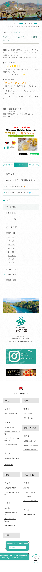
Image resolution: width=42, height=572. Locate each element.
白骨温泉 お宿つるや (29, 441)
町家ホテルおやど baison (10, 520)
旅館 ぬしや (27, 488)
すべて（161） (11, 207)
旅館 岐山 (7, 508)
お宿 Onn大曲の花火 (11, 445)
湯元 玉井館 (27, 496)
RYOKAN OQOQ (29, 492)
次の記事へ (32, 165)
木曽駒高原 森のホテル (30, 450)
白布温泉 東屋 (8, 465)
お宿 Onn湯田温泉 (29, 514)
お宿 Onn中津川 (9, 525)
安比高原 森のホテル (10, 414)
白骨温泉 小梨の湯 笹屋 (30, 445)
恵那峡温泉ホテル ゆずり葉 (12, 513)
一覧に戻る (21, 165)
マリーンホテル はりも (30, 501)
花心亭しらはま (9, 427)
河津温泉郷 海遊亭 (10, 488)
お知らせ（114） (12, 213)
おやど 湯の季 (27, 414)
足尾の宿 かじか (28, 418)
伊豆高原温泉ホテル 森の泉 (12, 493)
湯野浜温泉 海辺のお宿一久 (12, 459)
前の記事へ (9, 165)
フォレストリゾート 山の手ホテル (12, 439)
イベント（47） (12, 219)
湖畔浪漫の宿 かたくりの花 (12, 433)
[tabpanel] (21, 138)
